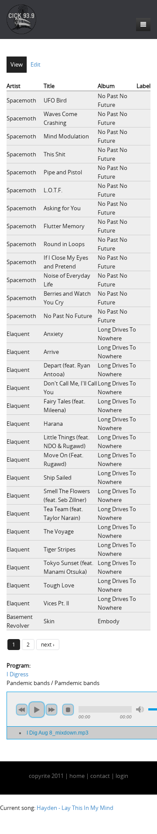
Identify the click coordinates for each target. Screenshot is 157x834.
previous (22, 709)
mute (140, 709)
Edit (36, 64)
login (122, 776)
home (77, 776)
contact (100, 776)
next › (48, 644)
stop (68, 709)
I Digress (17, 674)
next (51, 709)
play (36, 709)
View (16, 64)
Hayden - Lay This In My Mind (75, 808)
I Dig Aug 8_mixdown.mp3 (58, 732)
